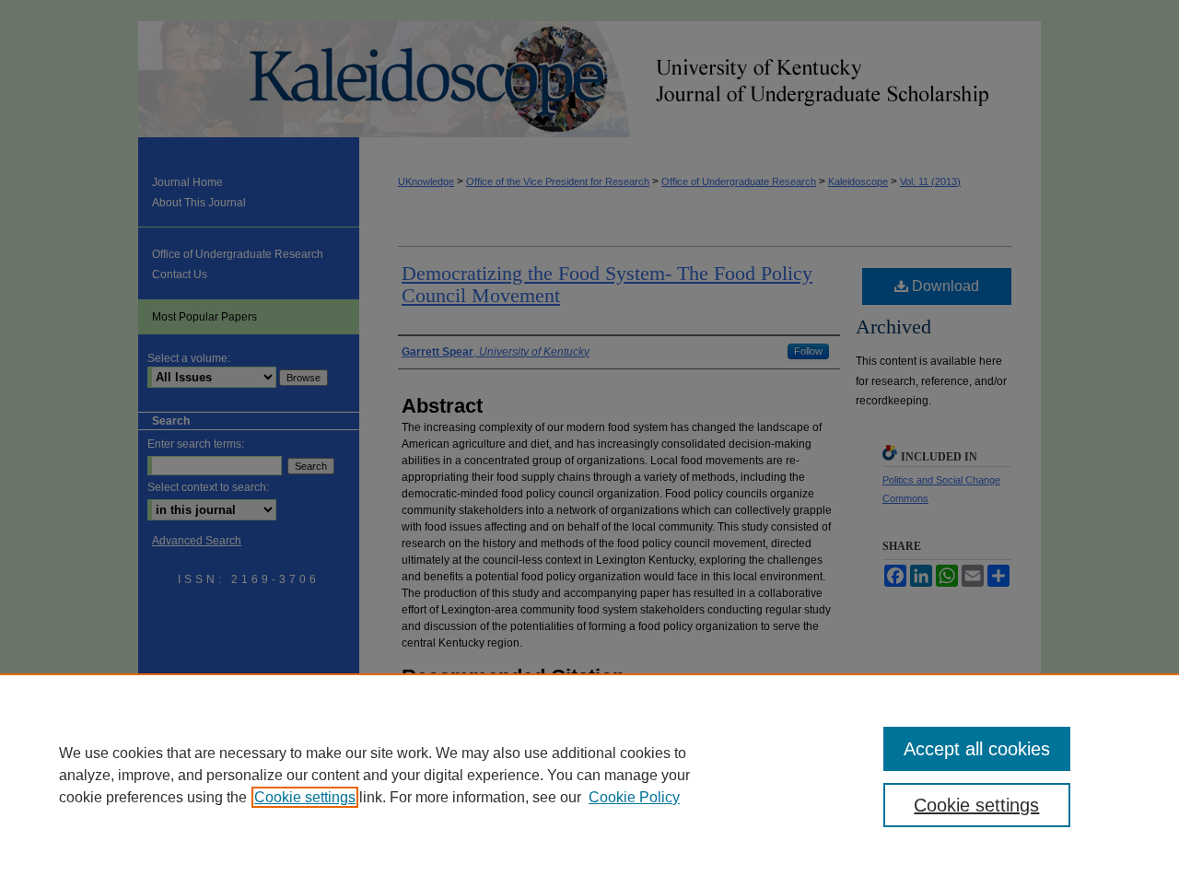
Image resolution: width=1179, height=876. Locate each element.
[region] (589, 774)
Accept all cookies (977, 749)
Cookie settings (305, 797)
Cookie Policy (634, 797)
